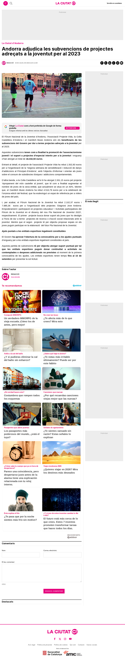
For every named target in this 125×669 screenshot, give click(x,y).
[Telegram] (117, 62)
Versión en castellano (114, 3)
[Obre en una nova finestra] (52, 653)
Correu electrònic (50, 550)
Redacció (10, 63)
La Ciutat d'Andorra (12, 43)
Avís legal (31, 645)
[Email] (121, 62)
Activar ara (71, 128)
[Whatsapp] (113, 62)
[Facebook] (102, 62)
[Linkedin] (109, 62)
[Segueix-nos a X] (60, 639)
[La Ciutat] (66, 3)
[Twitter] (105, 62)
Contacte (81, 645)
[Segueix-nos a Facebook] (54, 639)
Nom (3, 550)
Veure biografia (15, 277)
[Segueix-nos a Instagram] (65, 639)
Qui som (73, 645)
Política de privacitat (44, 645)
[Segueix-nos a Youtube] (70, 639)
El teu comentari (8, 562)
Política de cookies (61, 645)
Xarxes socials (92, 645)
